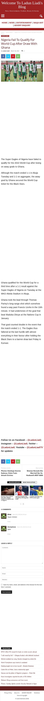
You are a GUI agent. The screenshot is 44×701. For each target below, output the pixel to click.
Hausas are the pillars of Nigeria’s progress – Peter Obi (18, 673)
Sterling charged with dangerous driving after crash (22, 498)
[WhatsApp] (18, 56)
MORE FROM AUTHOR (29, 482)
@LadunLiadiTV (35, 447)
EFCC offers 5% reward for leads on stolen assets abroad (19, 652)
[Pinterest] (13, 56)
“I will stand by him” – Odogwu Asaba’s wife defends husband (20, 655)
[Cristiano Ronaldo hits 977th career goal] (36, 491)
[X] (8, 56)
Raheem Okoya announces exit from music (14, 680)
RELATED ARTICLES (14, 482)
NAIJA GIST (38, 22)
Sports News (9, 32)
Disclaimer (37, 693)
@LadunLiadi (34, 440)
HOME (4, 22)
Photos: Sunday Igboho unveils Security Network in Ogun (19, 684)
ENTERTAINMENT (24, 22)
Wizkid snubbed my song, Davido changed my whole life (18, 659)
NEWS (11, 22)
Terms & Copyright (22, 695)
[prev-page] (21, 504)
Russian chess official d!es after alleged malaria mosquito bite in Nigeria (7, 498)
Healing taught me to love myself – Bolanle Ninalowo (17, 666)
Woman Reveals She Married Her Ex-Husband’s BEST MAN (34, 473)
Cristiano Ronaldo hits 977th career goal (36, 497)
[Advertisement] (22, 106)
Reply (8, 521)
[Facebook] (3, 56)
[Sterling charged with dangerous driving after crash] (22, 491)
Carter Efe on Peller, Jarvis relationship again (15, 669)
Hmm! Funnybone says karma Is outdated (14, 662)
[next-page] (23, 504)
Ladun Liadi (6, 51)
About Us (16, 693)
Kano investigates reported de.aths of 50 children (16, 676)
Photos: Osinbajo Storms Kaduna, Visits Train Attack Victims (11, 473)
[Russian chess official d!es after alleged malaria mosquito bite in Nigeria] (7, 491)
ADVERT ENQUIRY (22, 25)
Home (2, 32)
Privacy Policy (8, 693)
